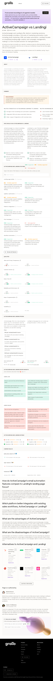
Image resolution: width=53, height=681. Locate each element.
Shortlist (46, 3)
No (29, 623)
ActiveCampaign (13, 57)
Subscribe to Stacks (11, 674)
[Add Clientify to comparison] (49, 550)
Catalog (39, 649)
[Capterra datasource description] (23, 442)
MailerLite (29, 549)
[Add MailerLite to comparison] (32, 550)
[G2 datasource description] (20, 439)
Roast (22, 654)
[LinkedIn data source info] (16, 453)
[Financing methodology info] (10, 471)
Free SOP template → (19, 19)
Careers (38, 647)
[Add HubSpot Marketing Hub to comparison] (15, 550)
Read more (11, 562)
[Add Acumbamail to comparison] (32, 568)
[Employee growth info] (14, 453)
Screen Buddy (24, 644)
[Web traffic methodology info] (11, 462)
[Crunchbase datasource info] (11, 471)
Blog (22, 660)
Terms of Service (36, 677)
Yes (25, 623)
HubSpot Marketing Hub (12, 551)
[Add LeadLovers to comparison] (49, 568)
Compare (23, 649)
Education (23, 662)
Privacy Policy (28, 677)
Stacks (22, 651)
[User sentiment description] (12, 360)
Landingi (34, 57)
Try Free (45, 12)
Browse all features (11, 252)
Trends (38, 651)
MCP (38, 654)
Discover (23, 647)
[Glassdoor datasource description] (23, 444)
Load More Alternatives (26, 583)
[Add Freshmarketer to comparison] (15, 568)
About (20, 3)
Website (11, 59)
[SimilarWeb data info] (12, 462)
